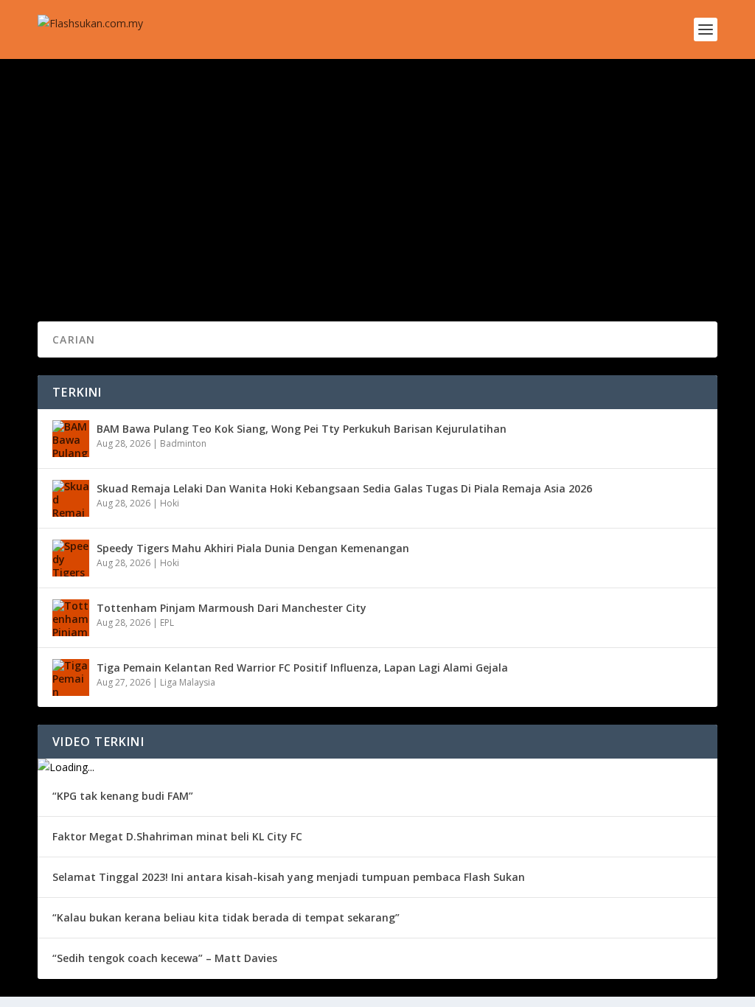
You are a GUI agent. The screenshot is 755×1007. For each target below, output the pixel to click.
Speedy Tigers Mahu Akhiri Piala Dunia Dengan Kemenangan (253, 548)
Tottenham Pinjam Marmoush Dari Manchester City (231, 608)
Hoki (169, 503)
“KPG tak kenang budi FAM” (122, 796)
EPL (167, 622)
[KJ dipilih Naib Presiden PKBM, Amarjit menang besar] (302, 145)
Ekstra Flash (252, 198)
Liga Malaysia (187, 682)
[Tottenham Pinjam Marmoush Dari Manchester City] (70, 617)
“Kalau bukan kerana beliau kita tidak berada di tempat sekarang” (226, 917)
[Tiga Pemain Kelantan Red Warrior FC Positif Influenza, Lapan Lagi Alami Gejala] (70, 677)
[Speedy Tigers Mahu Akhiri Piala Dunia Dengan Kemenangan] (70, 558)
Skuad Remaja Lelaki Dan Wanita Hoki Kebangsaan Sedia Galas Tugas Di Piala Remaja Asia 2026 (344, 488)
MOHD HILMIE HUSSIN (110, 198)
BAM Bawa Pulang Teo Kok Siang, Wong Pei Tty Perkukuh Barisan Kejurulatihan (302, 429)
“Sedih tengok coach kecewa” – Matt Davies (164, 958)
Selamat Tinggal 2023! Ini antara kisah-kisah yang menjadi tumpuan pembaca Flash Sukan (288, 877)
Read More (91, 257)
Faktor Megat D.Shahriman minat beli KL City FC (177, 836)
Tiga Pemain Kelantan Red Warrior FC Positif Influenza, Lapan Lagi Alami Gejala (302, 668)
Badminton (183, 443)
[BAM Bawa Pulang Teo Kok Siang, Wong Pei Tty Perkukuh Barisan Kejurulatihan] (70, 438)
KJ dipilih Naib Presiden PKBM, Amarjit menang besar (219, 176)
